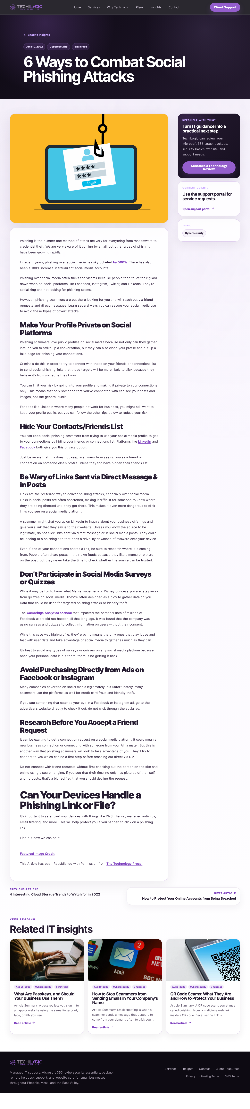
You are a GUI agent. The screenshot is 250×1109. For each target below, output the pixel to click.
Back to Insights (39, 34)
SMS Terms (232, 1076)
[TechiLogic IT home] (26, 7)
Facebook (27, 447)
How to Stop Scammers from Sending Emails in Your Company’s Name (125, 998)
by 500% (120, 262)
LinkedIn (144, 441)
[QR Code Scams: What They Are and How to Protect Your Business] (203, 960)
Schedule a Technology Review (209, 167)
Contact (174, 7)
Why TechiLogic (118, 7)
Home (77, 7)
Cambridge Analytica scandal (49, 613)
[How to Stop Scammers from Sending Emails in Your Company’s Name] (125, 960)
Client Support (225, 7)
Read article (22, 1023)
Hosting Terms (210, 1076)
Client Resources (227, 1069)
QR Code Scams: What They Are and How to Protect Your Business (202, 996)
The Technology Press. (124, 863)
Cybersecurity (59, 46)
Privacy (190, 1076)
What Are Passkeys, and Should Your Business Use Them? (44, 996)
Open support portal (196, 209)
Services (94, 7)
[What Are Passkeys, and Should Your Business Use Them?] (47, 960)
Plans (140, 7)
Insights (156, 7)
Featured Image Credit (37, 854)
